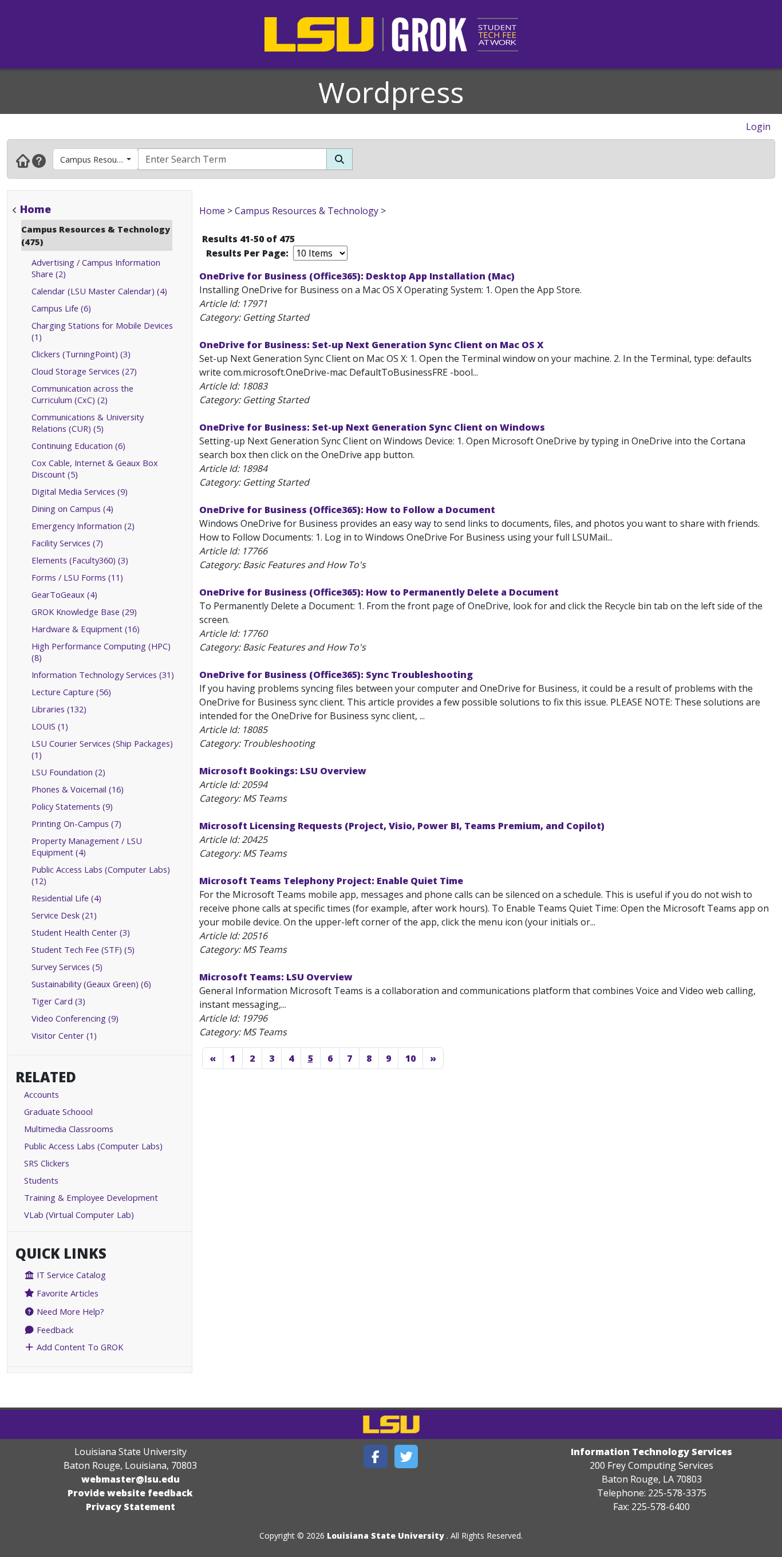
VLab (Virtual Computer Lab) (79, 1214)
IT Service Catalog (70, 1274)
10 (410, 1058)
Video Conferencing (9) (75, 1018)
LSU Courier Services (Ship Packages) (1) (102, 749)
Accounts (41, 1094)
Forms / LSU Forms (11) (77, 577)
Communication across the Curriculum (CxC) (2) (82, 394)
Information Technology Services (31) (102, 674)
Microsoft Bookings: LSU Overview (282, 770)
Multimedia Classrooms (68, 1128)
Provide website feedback (130, 1493)
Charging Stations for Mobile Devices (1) (102, 331)
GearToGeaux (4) (64, 594)
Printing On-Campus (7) (76, 823)
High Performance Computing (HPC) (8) (101, 651)
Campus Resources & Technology (99, 159)
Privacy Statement (130, 1506)
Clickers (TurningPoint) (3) (81, 354)
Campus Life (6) (61, 308)
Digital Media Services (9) (79, 491)
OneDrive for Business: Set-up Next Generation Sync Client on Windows (372, 427)
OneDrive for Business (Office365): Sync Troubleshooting (336, 674)
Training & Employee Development (91, 1197)
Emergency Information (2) (83, 525)
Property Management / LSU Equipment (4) (86, 846)
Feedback (53, 1329)
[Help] (39, 160)
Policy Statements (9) (72, 806)
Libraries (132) (58, 709)
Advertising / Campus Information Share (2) (95, 268)
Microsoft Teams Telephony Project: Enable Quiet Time (331, 880)
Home (35, 209)
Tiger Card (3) (58, 1001)
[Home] (23, 160)
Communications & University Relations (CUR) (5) (87, 422)
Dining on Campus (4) (72, 508)
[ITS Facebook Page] (376, 1456)
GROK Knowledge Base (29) (84, 611)
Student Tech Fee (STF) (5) (83, 949)
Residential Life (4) (66, 898)
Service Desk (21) (64, 915)
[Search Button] (339, 159)
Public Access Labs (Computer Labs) (93, 1146)
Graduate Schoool (58, 1111)
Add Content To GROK (78, 1347)
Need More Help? (69, 1311)
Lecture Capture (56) (71, 691)
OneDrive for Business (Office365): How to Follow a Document (347, 509)
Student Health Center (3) (80, 932)
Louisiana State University (385, 1535)
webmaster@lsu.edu (130, 1479)
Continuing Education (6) (78, 445)
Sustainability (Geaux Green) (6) (91, 984)
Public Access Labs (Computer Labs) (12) (100, 875)
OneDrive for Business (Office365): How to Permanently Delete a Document (379, 592)
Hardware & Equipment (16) (85, 628)
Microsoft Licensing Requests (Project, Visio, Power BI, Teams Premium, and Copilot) (402, 825)
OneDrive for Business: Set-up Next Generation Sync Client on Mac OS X (371, 344)
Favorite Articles (66, 1293)
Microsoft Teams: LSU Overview (276, 977)
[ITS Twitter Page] (406, 1456)
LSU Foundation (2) (68, 772)
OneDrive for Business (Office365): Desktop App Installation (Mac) (357, 276)
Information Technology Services (651, 1451)
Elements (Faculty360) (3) (79, 560)
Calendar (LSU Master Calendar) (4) (99, 291)
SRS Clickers (46, 1163)
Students (41, 1180)
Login (758, 126)
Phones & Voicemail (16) (77, 789)
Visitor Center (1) (64, 1035)
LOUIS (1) (49, 726)
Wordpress (391, 92)
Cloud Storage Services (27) (84, 371)
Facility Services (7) (67, 543)
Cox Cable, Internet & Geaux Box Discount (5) (94, 468)
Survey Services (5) (66, 966)
